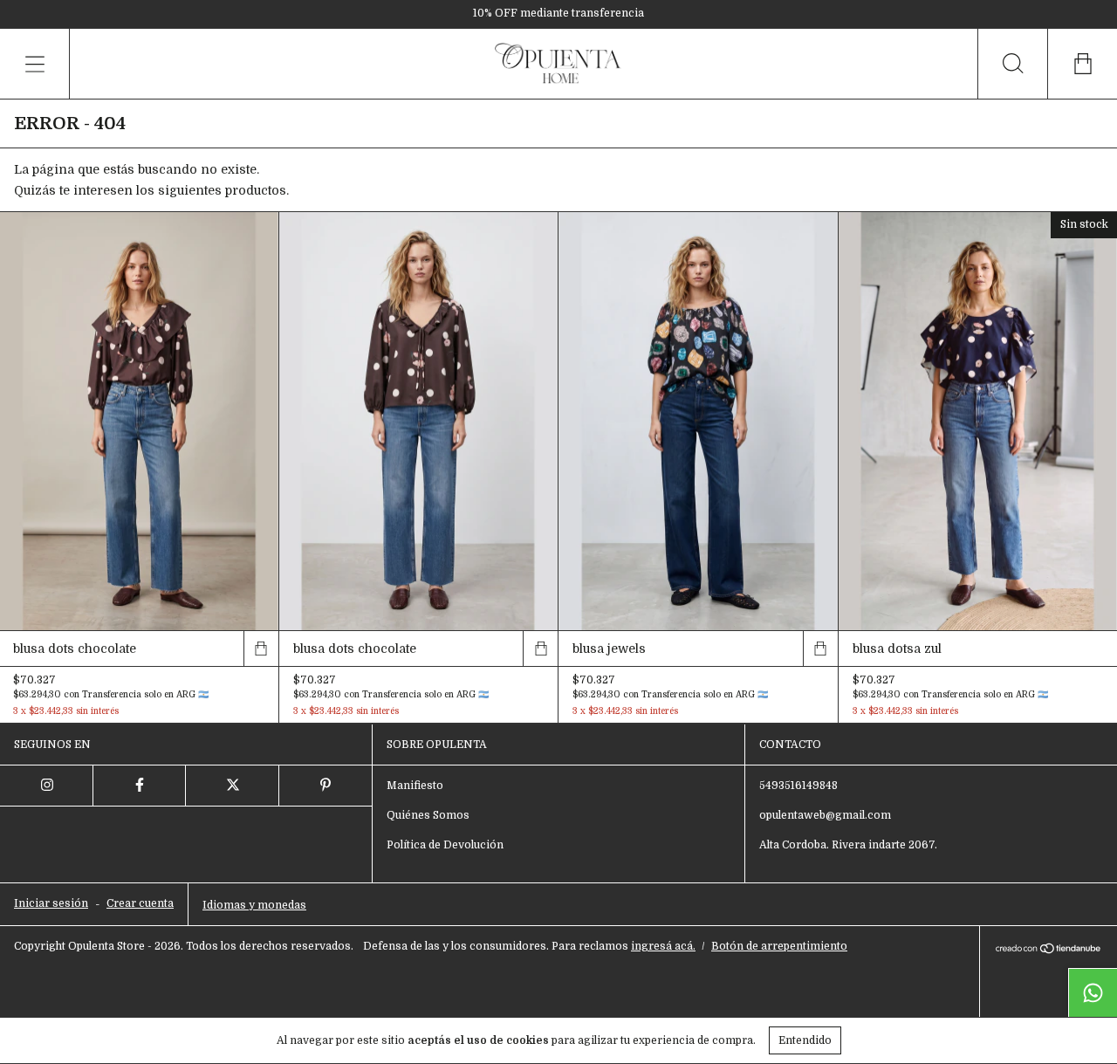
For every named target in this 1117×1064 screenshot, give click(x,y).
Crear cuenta (140, 903)
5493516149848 (798, 785)
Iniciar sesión (51, 903)
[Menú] (35, 64)
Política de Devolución (445, 845)
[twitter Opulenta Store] (232, 785)
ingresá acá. (663, 946)
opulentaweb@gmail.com (825, 815)
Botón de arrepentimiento (779, 946)
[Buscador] (1012, 64)
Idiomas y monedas (254, 905)
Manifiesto (415, 785)
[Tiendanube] (1048, 950)
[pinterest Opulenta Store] (325, 785)
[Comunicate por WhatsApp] (1092, 992)
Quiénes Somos (428, 815)
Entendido (805, 1040)
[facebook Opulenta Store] (140, 785)
